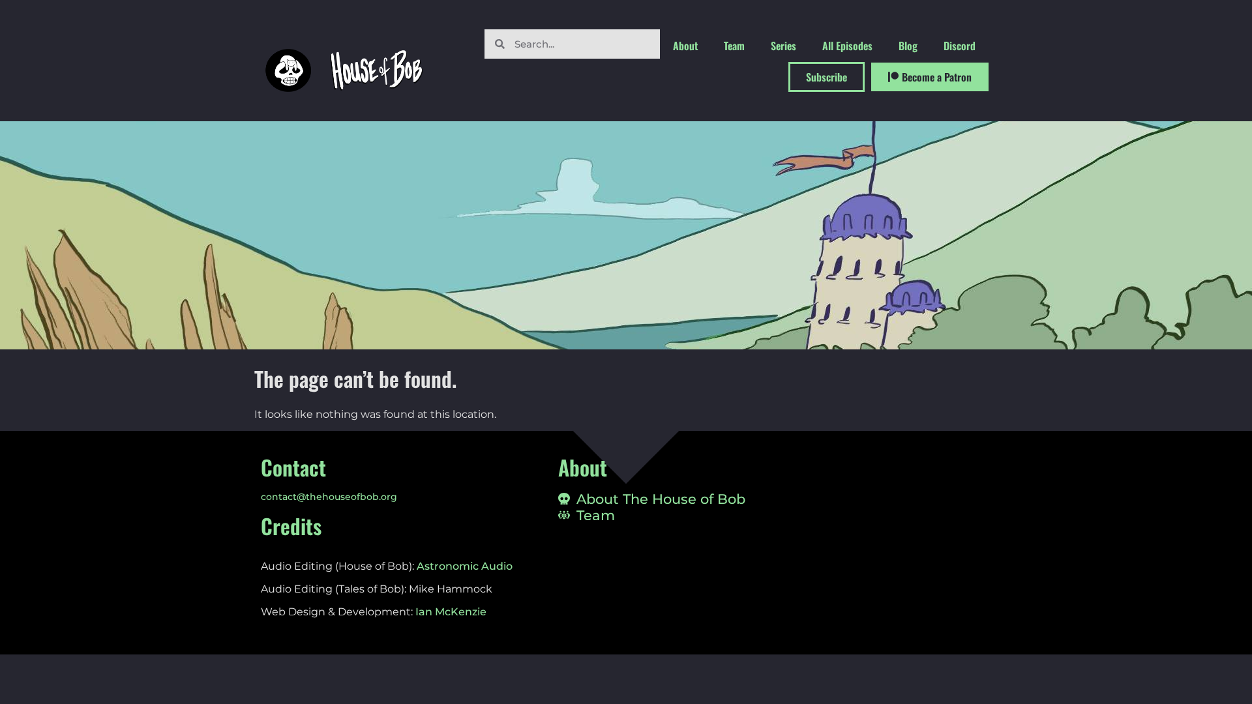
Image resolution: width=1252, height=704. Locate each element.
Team (734, 45)
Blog (908, 45)
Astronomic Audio (465, 566)
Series (783, 45)
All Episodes (847, 45)
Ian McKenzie (450, 612)
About (685, 45)
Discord (960, 45)
